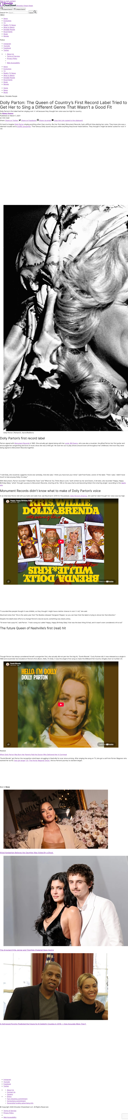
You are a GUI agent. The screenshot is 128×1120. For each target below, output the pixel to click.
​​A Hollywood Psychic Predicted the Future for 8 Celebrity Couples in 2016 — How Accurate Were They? (43, 1024)
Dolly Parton (19, 124)
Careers (10, 1094)
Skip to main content (8, 1)
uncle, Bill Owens (71, 443)
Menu (2, 15)
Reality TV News (9, 25)
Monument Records (22, 443)
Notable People (9, 29)
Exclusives (7, 21)
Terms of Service (13, 56)
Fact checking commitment (17, 1099)
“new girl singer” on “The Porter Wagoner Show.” (32, 760)
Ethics (9, 1096)
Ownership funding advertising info (20, 1103)
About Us (10, 54)
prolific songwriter (24, 126)
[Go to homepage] (8, 1076)
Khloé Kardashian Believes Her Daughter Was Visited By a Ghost (26, 853)
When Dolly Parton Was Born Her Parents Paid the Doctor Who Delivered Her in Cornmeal (33, 755)
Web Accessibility (13, 63)
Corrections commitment (16, 1101)
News (5, 18)
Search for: (4, 12)
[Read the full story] (55, 848)
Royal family (7, 32)
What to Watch (9, 27)
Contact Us (11, 1092)
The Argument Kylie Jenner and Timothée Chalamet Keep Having (27, 950)
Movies (6, 36)
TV (4, 23)
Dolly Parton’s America (78, 496)
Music (5, 34)
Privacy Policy (12, 58)
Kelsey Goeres (7, 113)
